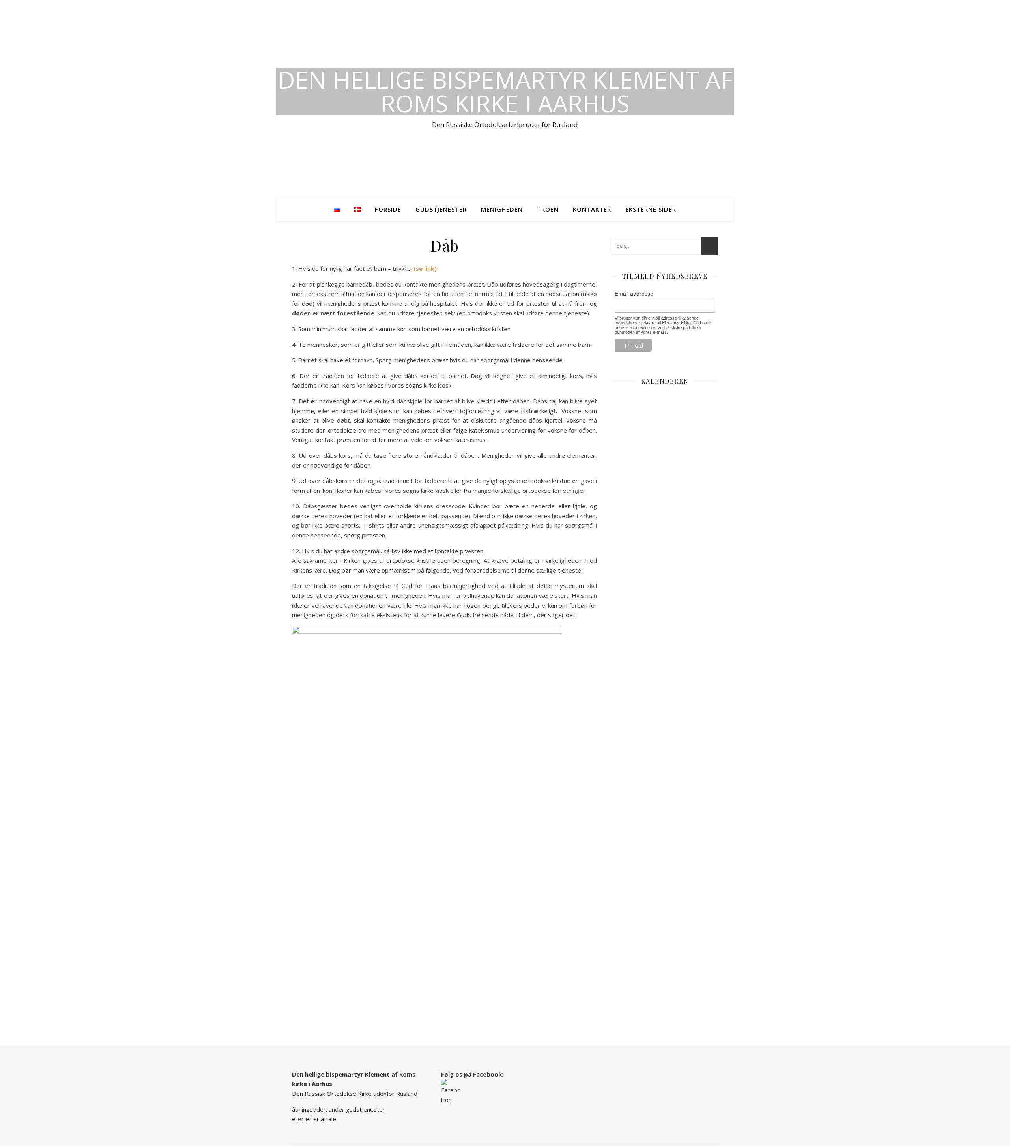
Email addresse (634, 293)
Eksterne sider (650, 209)
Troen (548, 209)
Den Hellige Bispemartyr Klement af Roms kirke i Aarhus (505, 91)
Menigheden (502, 209)
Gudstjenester (441, 209)
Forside (388, 209)
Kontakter (592, 209)
